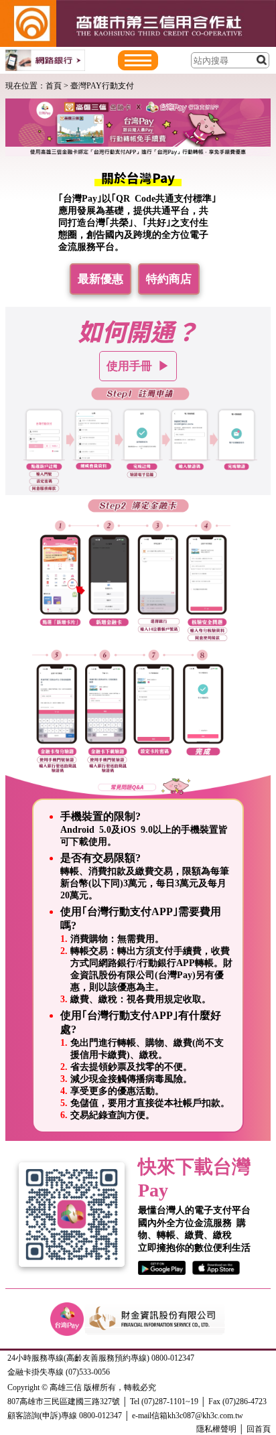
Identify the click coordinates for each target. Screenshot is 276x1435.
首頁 (54, 85)
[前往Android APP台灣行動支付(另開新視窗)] (165, 1268)
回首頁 (259, 1429)
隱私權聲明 (216, 1429)
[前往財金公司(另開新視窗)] (154, 1312)
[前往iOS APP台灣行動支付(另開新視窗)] (216, 1268)
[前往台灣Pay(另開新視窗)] (67, 1312)
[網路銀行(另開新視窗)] (45, 60)
